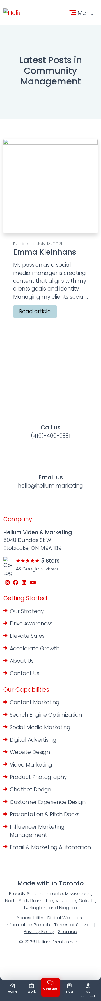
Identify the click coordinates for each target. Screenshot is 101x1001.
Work (31, 991)
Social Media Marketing (40, 727)
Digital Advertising (33, 740)
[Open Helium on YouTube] (32, 582)
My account (88, 993)
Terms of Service (73, 925)
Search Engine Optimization (46, 715)
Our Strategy (27, 611)
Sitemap (67, 931)
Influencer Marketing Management (37, 830)
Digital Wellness (64, 918)
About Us (22, 661)
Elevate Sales (27, 636)
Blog (69, 991)
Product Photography (38, 777)
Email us (50, 481)
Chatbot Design (30, 789)
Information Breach (28, 925)
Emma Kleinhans (44, 252)
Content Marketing (34, 702)
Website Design (30, 752)
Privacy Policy (39, 931)
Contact (50, 988)
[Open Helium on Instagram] (7, 582)
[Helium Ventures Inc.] (11, 13)
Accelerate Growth (34, 648)
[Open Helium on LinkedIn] (24, 582)
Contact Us (24, 673)
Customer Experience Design (48, 802)
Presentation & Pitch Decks (44, 814)
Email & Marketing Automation (50, 847)
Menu (85, 13)
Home (12, 991)
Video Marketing (31, 765)
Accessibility (29, 918)
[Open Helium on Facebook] (16, 582)
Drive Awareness (31, 623)
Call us (50, 431)
